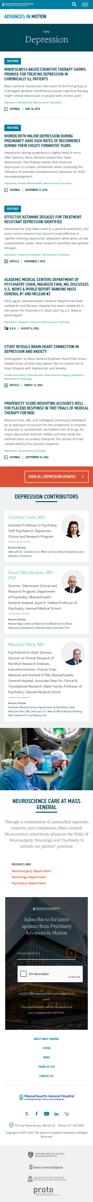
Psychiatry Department (29, 883)
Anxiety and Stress (14, 375)
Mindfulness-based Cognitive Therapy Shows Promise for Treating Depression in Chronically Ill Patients (45, 74)
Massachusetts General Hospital (17, 4)
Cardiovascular (34, 375)
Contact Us (46, 1076)
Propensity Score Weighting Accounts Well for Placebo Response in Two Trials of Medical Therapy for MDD (46, 408)
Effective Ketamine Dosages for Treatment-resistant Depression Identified (43, 219)
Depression (10, 102)
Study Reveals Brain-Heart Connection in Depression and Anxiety (41, 349)
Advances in (25, 16)
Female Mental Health (30, 183)
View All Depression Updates (52, 476)
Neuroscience (40, 102)
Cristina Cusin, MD (26, 517)
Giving (47, 1048)
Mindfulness (25, 102)
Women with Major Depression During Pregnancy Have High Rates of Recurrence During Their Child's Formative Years (42, 141)
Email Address (28, 953)
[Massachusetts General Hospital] (46, 1097)
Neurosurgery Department (31, 871)
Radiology (26, 378)
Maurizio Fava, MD (26, 644)
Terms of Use (46, 1067)
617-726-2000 (75, 1125)
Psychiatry (55, 102)
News (46, 1057)
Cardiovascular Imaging (57, 375)
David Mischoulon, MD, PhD (31, 574)
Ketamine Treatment (29, 254)
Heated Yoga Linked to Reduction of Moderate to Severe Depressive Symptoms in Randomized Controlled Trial (40, 626)
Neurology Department (29, 877)
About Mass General (46, 1039)
